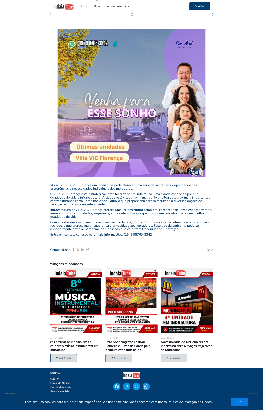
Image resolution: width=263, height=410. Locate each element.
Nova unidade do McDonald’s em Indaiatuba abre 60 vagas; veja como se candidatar (186, 346)
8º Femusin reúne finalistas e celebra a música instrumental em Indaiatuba (74, 346)
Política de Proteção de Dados (190, 402)
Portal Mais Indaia (60, 387)
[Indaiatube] (63, 6)
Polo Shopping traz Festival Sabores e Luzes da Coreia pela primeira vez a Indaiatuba (127, 346)
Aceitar (239, 402)
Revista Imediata (59, 391)
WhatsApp (199, 6)
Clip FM (54, 379)
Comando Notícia (60, 383)
